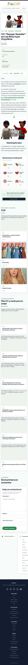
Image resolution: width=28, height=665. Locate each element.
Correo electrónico (7, 520)
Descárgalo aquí (14, 143)
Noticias (14, 609)
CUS (11, 73)
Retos (14, 625)
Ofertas (14, 615)
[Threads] (14, 589)
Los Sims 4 (14, 635)
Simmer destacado (14, 649)
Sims (14, 603)
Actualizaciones (14, 611)
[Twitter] (7, 589)
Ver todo (3, 213)
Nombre (4, 513)
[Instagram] (17, 589)
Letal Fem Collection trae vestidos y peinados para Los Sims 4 (12, 356)
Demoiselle (5, 262)
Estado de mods (14, 617)
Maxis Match (16, 73)
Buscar (23, 8)
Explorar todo (4, 306)
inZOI (14, 639)
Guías (14, 629)
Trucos (14, 627)
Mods (14, 597)
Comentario (5, 496)
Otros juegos (14, 643)
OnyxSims (17, 84)
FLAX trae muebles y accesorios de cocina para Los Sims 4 (12, 438)
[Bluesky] (20, 589)
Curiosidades (14, 623)
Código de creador (14, 655)
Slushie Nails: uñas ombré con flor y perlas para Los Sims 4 (12, 329)
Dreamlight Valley (14, 641)
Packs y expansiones (14, 613)
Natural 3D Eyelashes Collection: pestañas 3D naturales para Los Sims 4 (13, 383)
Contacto (14, 653)
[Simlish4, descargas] (14, 4)
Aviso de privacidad (14, 657)
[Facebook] (10, 589)
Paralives (14, 637)
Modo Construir (14, 601)
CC (21, 73)
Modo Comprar (14, 599)
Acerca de (14, 651)
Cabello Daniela (6, 288)
